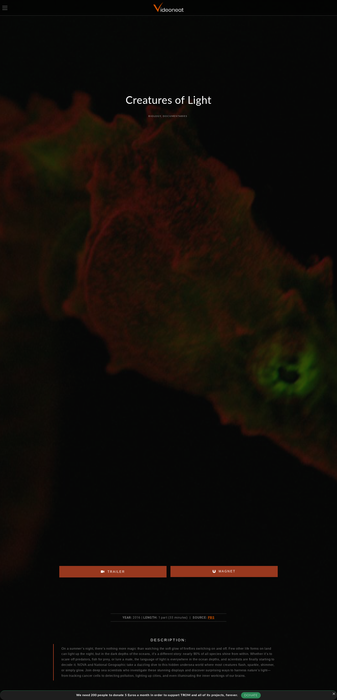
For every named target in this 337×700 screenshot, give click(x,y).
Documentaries (175, 116)
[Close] (334, 694)
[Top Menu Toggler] (5, 8)
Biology (154, 116)
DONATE (251, 695)
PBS (211, 617)
